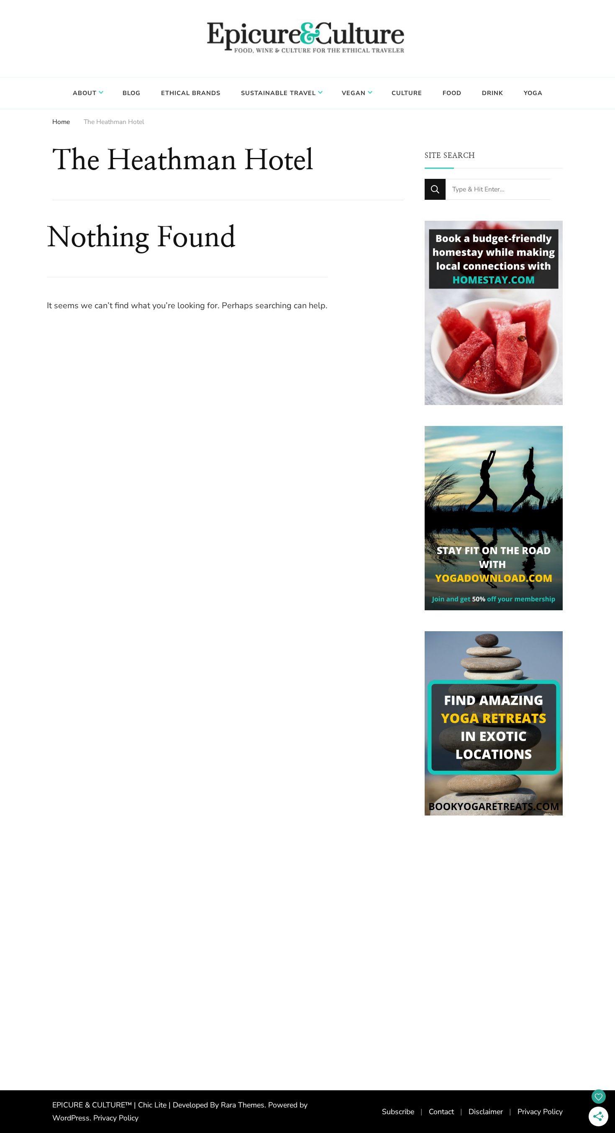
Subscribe (398, 1112)
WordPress (71, 1118)
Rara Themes (242, 1105)
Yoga (533, 93)
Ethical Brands (190, 93)
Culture (407, 93)
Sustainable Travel (278, 93)
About (85, 93)
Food (452, 93)
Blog (132, 93)
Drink (492, 93)
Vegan (354, 93)
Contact (441, 1112)
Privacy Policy (115, 1118)
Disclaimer (486, 1112)
